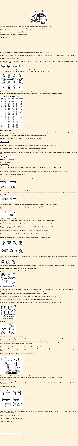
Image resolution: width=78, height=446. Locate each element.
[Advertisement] (39, 45)
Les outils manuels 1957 (39, 11)
